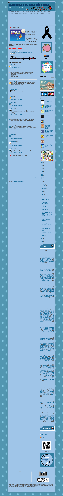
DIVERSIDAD (48, 13)
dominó (49, 326)
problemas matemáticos (48, 401)
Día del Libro (51, 308)
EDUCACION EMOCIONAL (41, 13)
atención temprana (43, 261)
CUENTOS (26, 14)
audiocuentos (51, 261)
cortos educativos (43, 287)
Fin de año (48, 345)
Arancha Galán (14, 89)
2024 (42, 165)
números (48, 383)
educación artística (49, 327)
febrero (43, 235)
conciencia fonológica (46, 280)
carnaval (42, 270)
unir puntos (48, 420)
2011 (42, 238)
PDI (31, 52)
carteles (41, 271)
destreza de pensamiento (44, 297)
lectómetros (50, 364)
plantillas (46, 394)
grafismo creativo (49, 349)
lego (40, 365)
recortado (42, 407)
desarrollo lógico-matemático (20, 52)
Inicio (24, 177)
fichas (45, 344)
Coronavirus (49, 286)
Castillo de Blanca (44, 434)
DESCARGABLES (11, 11)
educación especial (47, 330)
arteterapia (43, 258)
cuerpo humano (44, 290)
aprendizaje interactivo (49, 256)
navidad (51, 379)
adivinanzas (47, 251)
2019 (42, 172)
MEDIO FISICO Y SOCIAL (23, 13)
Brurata (12, 70)
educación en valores (49, 329)
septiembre (44, 188)
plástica (52, 394)
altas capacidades (48, 252)
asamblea (42, 259)
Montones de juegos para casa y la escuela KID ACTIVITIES (49, 131)
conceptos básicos (43, 279)
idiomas (41, 356)
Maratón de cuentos (43, 371)
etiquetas (42, 339)
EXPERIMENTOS (17, 11)
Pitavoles (42, 437)
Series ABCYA (44, 200)
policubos (43, 396)
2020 (42, 171)
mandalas (48, 368)
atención (13, 52)
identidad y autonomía (45, 355)
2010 (42, 240)
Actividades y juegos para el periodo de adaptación (48, 106)
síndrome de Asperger (50, 415)
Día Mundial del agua (45, 319)
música (52, 377)
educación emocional (49, 328)
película (49, 392)
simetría (43, 415)
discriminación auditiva (45, 322)
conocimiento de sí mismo (45, 281)
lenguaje (45, 365)
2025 (42, 164)
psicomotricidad (42, 406)
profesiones (42, 402)
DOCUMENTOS (11, 13)
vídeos (48, 421)
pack (53, 388)
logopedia (52, 366)
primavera (41, 398)
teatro (47, 417)
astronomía (42, 260)
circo (51, 273)
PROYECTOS (30, 13)
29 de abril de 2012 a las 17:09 (16, 99)
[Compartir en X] (12, 53)
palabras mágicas (44, 389)
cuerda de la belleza (50, 289)
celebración (43, 273)
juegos (29, 52)
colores (43, 276)
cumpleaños (51, 290)
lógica (47, 366)
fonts (51, 346)
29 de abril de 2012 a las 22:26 (16, 152)
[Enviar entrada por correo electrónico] (18, 51)
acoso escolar (49, 250)
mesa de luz (52, 373)
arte (53, 257)
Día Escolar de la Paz (47, 314)
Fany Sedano (13, 141)
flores (47, 346)
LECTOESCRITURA (39, 11)
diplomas (49, 321)
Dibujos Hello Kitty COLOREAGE (47, 205)
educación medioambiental (47, 331)
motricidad (48, 376)
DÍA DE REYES (44, 308)
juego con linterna (46, 359)
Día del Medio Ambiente (49, 310)
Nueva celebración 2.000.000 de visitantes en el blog (49, 145)
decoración (44, 291)
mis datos (31, 14)
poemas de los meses (46, 395)
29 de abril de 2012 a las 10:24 (16, 77)
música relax (44, 379)
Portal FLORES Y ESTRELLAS (47, 232)
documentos (42, 326)
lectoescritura (43, 364)
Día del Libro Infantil (45, 309)
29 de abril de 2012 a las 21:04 (16, 105)
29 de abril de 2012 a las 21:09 (16, 114)
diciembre (43, 184)
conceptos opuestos (51, 279)
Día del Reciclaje (47, 312)
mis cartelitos (43, 14)
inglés (26, 52)
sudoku (49, 416)
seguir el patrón (43, 414)
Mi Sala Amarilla (43, 433)
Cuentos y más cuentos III (46, 224)
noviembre (44, 185)
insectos (52, 356)
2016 (42, 177)
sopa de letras (44, 416)
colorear (42, 275)
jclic (40, 359)
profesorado (50, 402)
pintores (41, 394)
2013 (42, 181)
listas (43, 366)
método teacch (43, 374)
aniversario (48, 253)
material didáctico (50, 372)
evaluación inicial (49, 340)
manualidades (44, 370)
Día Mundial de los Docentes (49, 318)
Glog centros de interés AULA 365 (47, 208)
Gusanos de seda (45, 221)
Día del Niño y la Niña (45, 311)
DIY (49, 324)
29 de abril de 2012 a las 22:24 (16, 145)
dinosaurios (42, 321)
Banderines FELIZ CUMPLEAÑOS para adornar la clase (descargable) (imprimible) (48, 126)
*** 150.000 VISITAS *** (45, 223)
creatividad (52, 287)
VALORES (10, 14)
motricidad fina (43, 377)
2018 (42, 174)
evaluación (49, 339)
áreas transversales (46, 257)
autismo (50, 262)
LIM (40, 366)
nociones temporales (48, 381)
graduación (52, 348)
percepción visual (43, 393)
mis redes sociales (37, 14)
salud (45, 412)
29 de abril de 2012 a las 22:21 (16, 131)
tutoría (47, 419)
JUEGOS (22, 14)
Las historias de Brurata (45, 438)
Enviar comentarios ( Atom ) (19, 181)
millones (49, 374)
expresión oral (51, 343)
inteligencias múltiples (46, 357)
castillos (46, 271)
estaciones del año (47, 337)
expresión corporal (43, 343)
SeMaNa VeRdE (51, 414)
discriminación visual (45, 323)
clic (40, 274)
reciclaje (49, 406)
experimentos (44, 342)
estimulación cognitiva (45, 338)
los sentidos (50, 367)
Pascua (41, 390)
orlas (43, 388)
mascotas (41, 372)
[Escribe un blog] (11, 53)
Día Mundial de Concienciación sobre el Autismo (47, 317)
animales (41, 253)
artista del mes (49, 258)
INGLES (34, 13)
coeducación (50, 274)
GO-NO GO (46, 348)
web (46, 422)
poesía (52, 395)
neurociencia (46, 380)
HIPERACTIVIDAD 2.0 (45, 199)
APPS (19, 14)
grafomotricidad (43, 350)
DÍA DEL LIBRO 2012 (45, 209)
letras (51, 365)
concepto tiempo (48, 278)
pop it (48, 396)
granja (49, 350)
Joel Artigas (13, 81)
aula (43, 262)
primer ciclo (47, 398)
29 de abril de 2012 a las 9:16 (16, 67)
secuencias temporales (48, 413)
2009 (42, 241)
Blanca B (13, 102)
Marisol (12, 64)
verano (41, 421)
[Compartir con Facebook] (13, 53)
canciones (48, 269)
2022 (42, 168)
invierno (49, 358)
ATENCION (16, 13)
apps (45, 254)
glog (41, 348)
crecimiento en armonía (47, 288)
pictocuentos (50, 393)
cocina (45, 274)
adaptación (42, 251)
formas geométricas (43, 347)
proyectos (42, 405)
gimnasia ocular (50, 347)
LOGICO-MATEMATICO (47, 11)
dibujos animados (48, 320)
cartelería (49, 270)
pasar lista (50, 389)
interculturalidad (42, 358)
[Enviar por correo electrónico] (10, 53)
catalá (51, 271)
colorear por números (50, 275)
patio (46, 390)
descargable (50, 294)
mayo (43, 194)
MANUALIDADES (32, 11)
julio (42, 191)
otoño (47, 388)
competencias (49, 276)
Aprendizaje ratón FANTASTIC (47, 228)
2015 (42, 178)
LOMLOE (44, 367)
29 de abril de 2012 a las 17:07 (16, 93)
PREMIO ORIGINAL (45, 203)
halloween (42, 352)
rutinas (41, 412)
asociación (49, 259)
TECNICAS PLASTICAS (25, 11)
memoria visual (45, 373)
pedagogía (42, 391)
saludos (49, 412)
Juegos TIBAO (44, 206)
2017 (42, 175)
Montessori (47, 375)
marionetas (50, 371)
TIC (48, 418)
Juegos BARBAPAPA (45, 202)
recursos (51, 407)
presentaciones (48, 397)
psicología (48, 405)
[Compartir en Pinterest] (14, 53)
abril (42, 195)
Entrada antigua (34, 177)
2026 (42, 162)
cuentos (42, 289)
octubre (43, 187)
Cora (12, 96)
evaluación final (42, 340)
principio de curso (50, 399)
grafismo (43, 349)
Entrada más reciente (13, 177)
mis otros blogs (49, 14)
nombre (41, 382)
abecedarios (42, 250)
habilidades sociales (49, 351)
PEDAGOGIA (15, 14)
